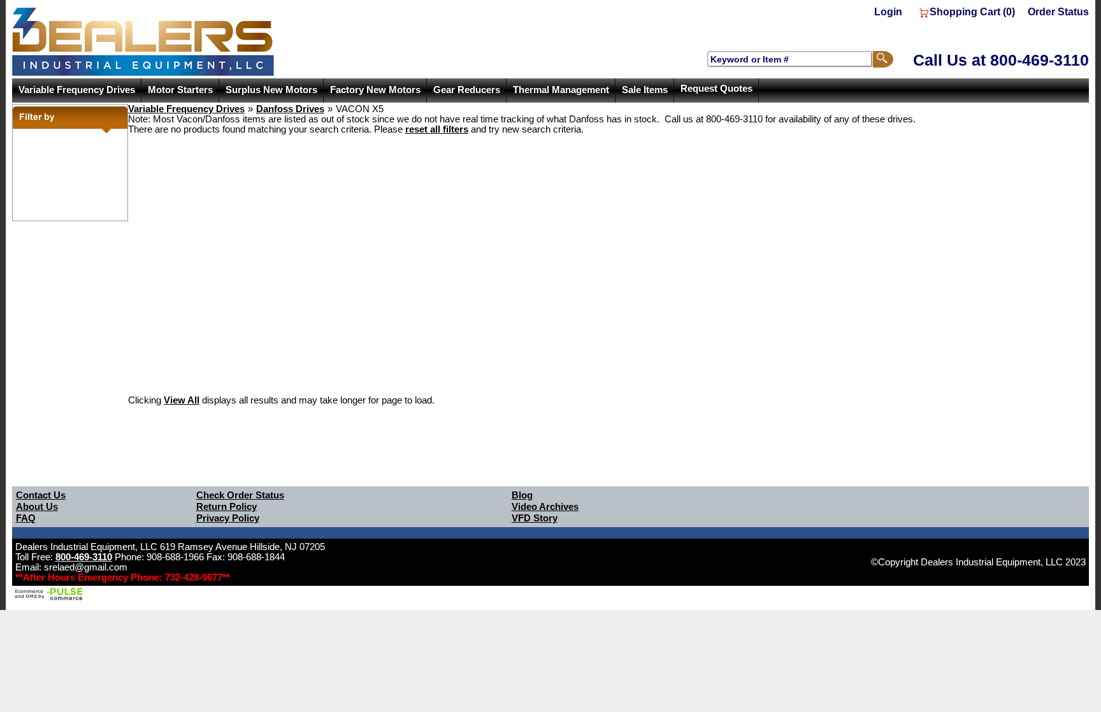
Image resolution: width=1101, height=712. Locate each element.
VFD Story (535, 518)
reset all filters (436, 129)
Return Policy (226, 507)
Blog (522, 495)
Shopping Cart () (972, 11)
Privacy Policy (227, 518)
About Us (37, 507)
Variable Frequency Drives (76, 90)
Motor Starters (180, 90)
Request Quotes (716, 89)
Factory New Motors (375, 90)
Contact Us (41, 495)
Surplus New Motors (271, 90)
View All (181, 400)
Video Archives (545, 507)
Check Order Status (240, 495)
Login (888, 11)
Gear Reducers (466, 90)
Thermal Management (561, 90)
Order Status (1058, 11)
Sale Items (645, 90)
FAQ (26, 518)
